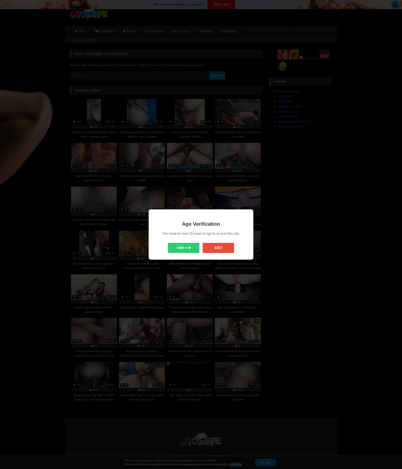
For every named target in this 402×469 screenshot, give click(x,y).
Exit (218, 248)
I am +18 (184, 248)
